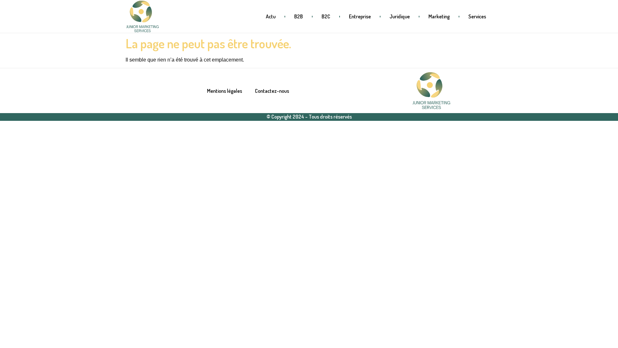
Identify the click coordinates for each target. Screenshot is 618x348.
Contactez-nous (272, 91)
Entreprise (360, 16)
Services (477, 16)
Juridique (399, 16)
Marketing (439, 16)
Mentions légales (224, 91)
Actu (271, 16)
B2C (326, 16)
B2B (298, 16)
